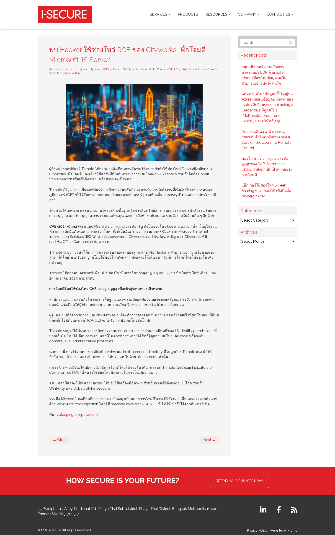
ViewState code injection (64, 73)
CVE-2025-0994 (177, 69)
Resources (216, 14)
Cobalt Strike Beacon (153, 69)
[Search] (290, 42)
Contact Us (279, 14)
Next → (209, 440)
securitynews (91, 69)
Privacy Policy (257, 530)
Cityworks (133, 69)
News (116, 69)
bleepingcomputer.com (78, 414)
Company (247, 14)
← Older (60, 440)
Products (188, 14)
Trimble (213, 69)
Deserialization (198, 69)
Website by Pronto (283, 530)
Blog (109, 69)
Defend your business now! (239, 481)
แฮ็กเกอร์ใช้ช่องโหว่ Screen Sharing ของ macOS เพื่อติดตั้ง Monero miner (266, 190)
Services (159, 14)
